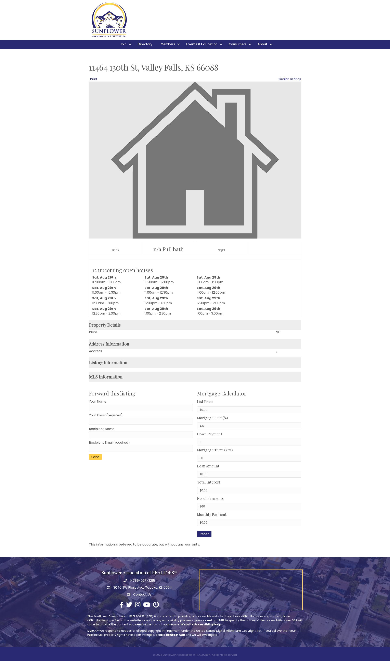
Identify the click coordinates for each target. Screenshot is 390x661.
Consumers (237, 44)
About (262, 44)
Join (123, 44)
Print (94, 79)
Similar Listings (289, 79)
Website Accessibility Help (201, 624)
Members (168, 44)
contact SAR (214, 620)
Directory (145, 44)
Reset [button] (204, 534)
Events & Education (202, 44)
